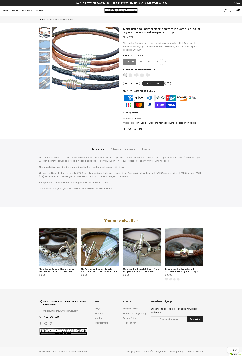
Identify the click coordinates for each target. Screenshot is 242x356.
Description (98, 149)
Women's (27, 10)
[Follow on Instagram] (45, 323)
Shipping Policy (130, 308)
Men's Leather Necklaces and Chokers (177, 122)
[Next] (198, 247)
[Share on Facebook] (124, 129)
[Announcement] (121, 3)
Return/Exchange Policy (134, 313)
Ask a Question (131, 112)
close (5, 3)
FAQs (97, 308)
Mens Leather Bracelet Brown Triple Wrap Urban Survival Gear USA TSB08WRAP (141, 271)
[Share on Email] (140, 129)
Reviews (146, 149)
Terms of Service (131, 322)
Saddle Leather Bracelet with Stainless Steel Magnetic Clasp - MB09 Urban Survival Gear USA (181, 271)
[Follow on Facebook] (40, 323)
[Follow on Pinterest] (51, 323)
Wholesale (40, 10)
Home (6, 10)
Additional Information (123, 149)
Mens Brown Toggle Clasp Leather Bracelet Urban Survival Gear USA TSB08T (56, 271)
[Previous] (44, 247)
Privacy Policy (129, 318)
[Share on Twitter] (129, 129)
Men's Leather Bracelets (146, 122)
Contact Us (100, 318)
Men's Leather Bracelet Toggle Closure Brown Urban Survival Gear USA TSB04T (99, 271)
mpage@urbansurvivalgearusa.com (60, 311)
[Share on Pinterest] (135, 129)
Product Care (101, 322)
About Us (99, 313)
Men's (15, 10)
